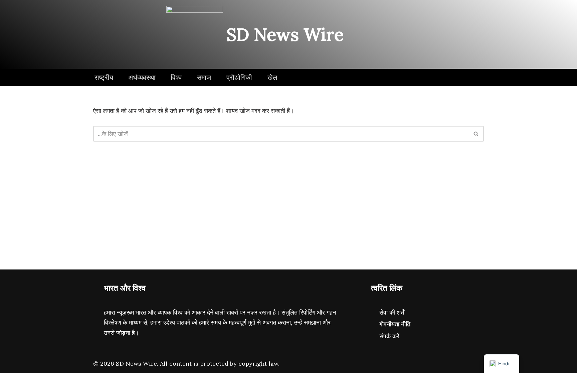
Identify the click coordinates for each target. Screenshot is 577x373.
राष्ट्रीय (103, 77)
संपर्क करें (389, 336)
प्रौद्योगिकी (239, 77)
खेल (272, 77)
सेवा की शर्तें (391, 312)
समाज (204, 77)
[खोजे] (476, 134)
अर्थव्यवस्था (142, 77)
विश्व (176, 77)
